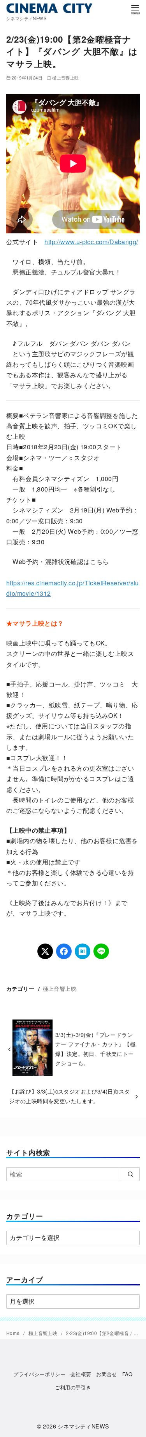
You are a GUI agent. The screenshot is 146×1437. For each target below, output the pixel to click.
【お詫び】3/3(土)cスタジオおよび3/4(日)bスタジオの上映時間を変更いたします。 (69, 1095)
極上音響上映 (65, 77)
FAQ (127, 1374)
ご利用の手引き (73, 1387)
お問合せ (106, 1374)
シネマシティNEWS (83, 1426)
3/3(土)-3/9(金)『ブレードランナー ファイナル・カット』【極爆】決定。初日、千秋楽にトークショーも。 (95, 1048)
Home (13, 1333)
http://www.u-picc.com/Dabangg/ (91, 241)
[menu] (135, 9)
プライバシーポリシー (39, 1374)
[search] (130, 1174)
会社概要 (80, 1374)
